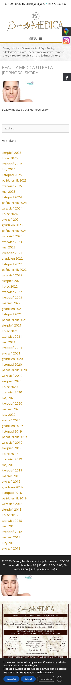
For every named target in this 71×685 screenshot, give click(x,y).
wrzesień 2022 (12, 275)
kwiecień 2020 (12, 403)
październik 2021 (14, 320)
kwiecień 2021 (12, 348)
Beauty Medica (11, 48)
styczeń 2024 (11, 219)
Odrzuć (28, 679)
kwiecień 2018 (12, 532)
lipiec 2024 (10, 214)
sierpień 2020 (11, 381)
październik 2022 (14, 269)
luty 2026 (8, 169)
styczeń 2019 (11, 481)
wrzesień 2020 (12, 375)
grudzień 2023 (12, 225)
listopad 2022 (12, 264)
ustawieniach (45, 672)
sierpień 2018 (11, 509)
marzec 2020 (11, 409)
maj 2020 (8, 398)
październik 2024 (14, 203)
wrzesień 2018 (12, 504)
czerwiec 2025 (12, 186)
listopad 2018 (12, 492)
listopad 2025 (12, 175)
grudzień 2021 (12, 309)
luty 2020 (8, 414)
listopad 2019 (12, 431)
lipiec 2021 (10, 331)
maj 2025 (8, 191)
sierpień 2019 (11, 448)
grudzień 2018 (12, 487)
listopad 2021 (12, 314)
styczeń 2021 (11, 353)
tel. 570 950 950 (57, 3)
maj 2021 (8, 342)
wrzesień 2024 (12, 208)
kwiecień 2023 (12, 253)
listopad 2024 (12, 197)
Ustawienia (46, 679)
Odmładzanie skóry (33, 48)
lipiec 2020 (10, 387)
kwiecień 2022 (12, 297)
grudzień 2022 (12, 258)
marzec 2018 (11, 537)
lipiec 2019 (10, 454)
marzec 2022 (11, 303)
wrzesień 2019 (12, 442)
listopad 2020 (12, 364)
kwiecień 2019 (12, 470)
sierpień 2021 (11, 325)
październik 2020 (14, 370)
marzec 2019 (11, 476)
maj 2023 (8, 247)
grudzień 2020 (12, 359)
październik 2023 (14, 231)
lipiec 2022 (10, 286)
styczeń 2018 (11, 548)
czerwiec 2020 (12, 392)
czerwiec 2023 (12, 242)
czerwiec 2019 (12, 459)
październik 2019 (14, 437)
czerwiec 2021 (12, 336)
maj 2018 (8, 526)
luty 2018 (8, 543)
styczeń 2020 (11, 420)
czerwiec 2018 (12, 520)
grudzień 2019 (12, 426)
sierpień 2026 (11, 152)
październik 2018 (14, 498)
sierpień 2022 (11, 281)
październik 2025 (14, 180)
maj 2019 (8, 465)
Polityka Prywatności (44, 569)
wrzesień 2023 (12, 236)
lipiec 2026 (10, 158)
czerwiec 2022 (12, 292)
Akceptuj (11, 679)
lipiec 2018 (10, 515)
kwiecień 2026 (12, 164)
